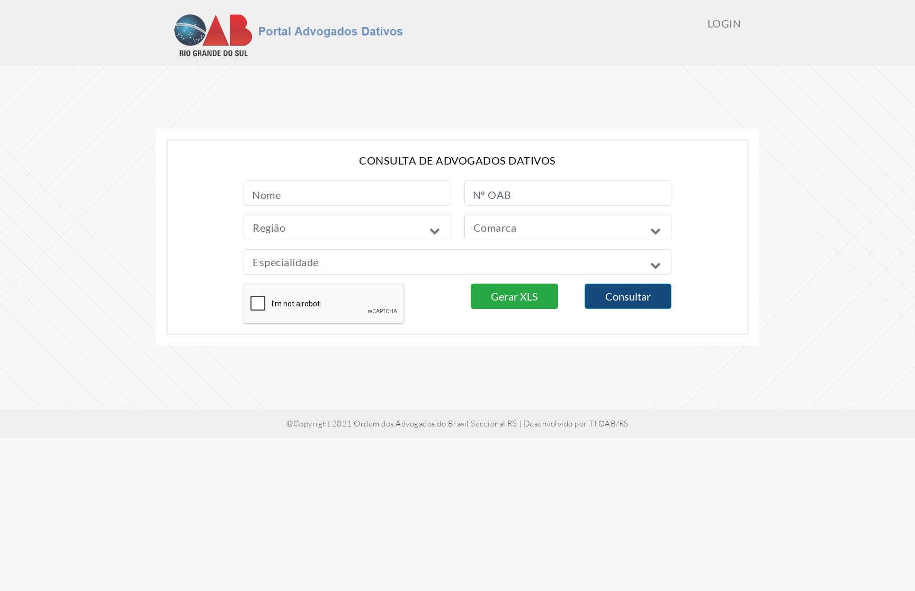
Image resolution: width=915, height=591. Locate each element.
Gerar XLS (514, 296)
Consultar (628, 296)
